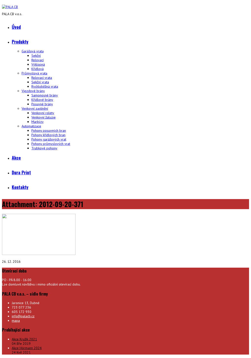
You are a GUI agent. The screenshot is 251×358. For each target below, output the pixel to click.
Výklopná (38, 64)
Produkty (20, 41)
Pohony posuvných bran (48, 130)
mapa (16, 320)
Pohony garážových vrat (48, 139)
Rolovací (37, 60)
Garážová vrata (33, 51)
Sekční (36, 55)
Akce (16, 158)
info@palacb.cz (23, 316)
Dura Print (21, 172)
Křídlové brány (42, 99)
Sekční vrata (40, 82)
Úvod (16, 27)
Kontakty (20, 187)
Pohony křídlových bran (48, 135)
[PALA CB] (10, 7)
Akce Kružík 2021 (24, 339)
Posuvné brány (42, 104)
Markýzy (37, 121)
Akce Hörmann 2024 (27, 348)
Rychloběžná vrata (44, 86)
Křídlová (37, 69)
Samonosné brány (44, 95)
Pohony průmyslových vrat (50, 144)
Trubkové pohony (44, 148)
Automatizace (31, 126)
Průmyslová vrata (34, 73)
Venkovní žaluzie (43, 117)
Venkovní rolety (42, 113)
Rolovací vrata (41, 77)
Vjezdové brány (33, 91)
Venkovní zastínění (35, 108)
